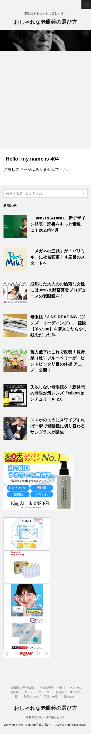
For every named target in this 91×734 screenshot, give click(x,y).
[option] (45, 40)
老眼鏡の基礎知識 (22, 687)
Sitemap (68, 696)
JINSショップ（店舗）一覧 (41, 696)
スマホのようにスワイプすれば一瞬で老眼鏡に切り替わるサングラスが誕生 (57, 426)
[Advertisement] (45, 101)
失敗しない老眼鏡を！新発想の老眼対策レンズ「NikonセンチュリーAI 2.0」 (57, 393)
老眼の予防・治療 (51, 687)
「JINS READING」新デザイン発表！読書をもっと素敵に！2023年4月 (57, 224)
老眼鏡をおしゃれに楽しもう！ (45, 717)
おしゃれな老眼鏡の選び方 (45, 22)
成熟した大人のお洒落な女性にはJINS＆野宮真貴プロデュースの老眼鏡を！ (58, 290)
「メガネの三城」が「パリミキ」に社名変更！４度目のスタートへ (57, 257)
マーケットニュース (37, 692)
